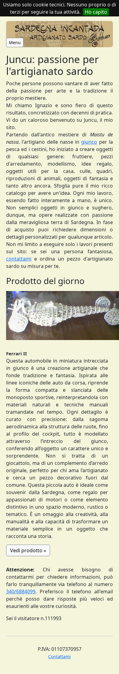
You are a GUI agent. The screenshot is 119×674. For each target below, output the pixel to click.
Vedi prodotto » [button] (28, 550)
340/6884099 (20, 591)
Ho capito (96, 12)
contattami (18, 258)
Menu (15, 42)
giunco (89, 142)
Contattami (59, 656)
